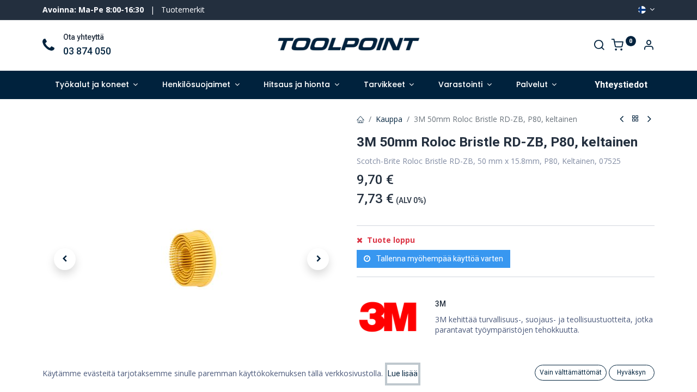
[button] (64, 259)
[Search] (599, 46)
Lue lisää (403, 373)
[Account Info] (649, 46)
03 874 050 (87, 51)
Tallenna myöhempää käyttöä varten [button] (439, 258)
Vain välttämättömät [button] (571, 372)
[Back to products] (635, 119)
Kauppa (389, 119)
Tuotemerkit (183, 9)
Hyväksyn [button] (631, 372)
